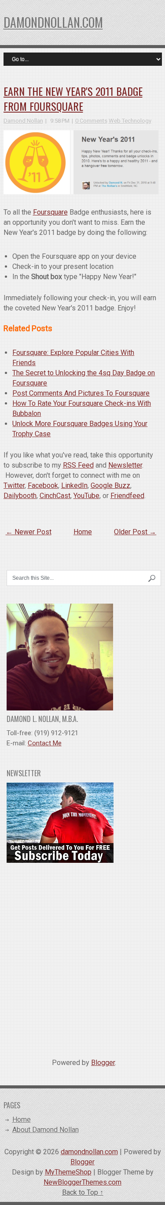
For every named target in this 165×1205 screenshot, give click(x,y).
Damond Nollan (23, 120)
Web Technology (130, 120)
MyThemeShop (68, 1172)
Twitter (14, 485)
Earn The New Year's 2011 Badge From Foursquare (73, 98)
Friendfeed (127, 495)
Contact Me (45, 743)
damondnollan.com (53, 22)
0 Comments (91, 120)
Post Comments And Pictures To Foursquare (81, 393)
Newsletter (125, 465)
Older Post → (135, 532)
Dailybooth (20, 495)
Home (82, 532)
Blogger (103, 1062)
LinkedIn (74, 485)
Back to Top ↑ (82, 1192)
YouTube (86, 495)
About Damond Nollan (45, 1130)
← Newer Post (28, 532)
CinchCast (55, 495)
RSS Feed (78, 465)
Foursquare (50, 212)
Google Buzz (110, 485)
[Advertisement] (82, 957)
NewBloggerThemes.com (82, 1182)
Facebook (43, 485)
